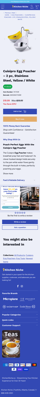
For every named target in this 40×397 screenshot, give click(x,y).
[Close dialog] (38, 188)
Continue (10, 207)
